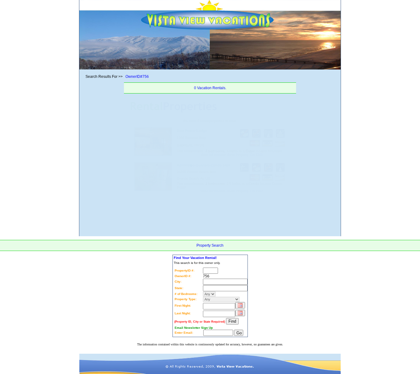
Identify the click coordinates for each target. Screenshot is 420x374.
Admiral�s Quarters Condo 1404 (203, 165)
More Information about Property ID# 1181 (231, 155)
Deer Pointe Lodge (192, 131)
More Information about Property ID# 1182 (231, 191)
